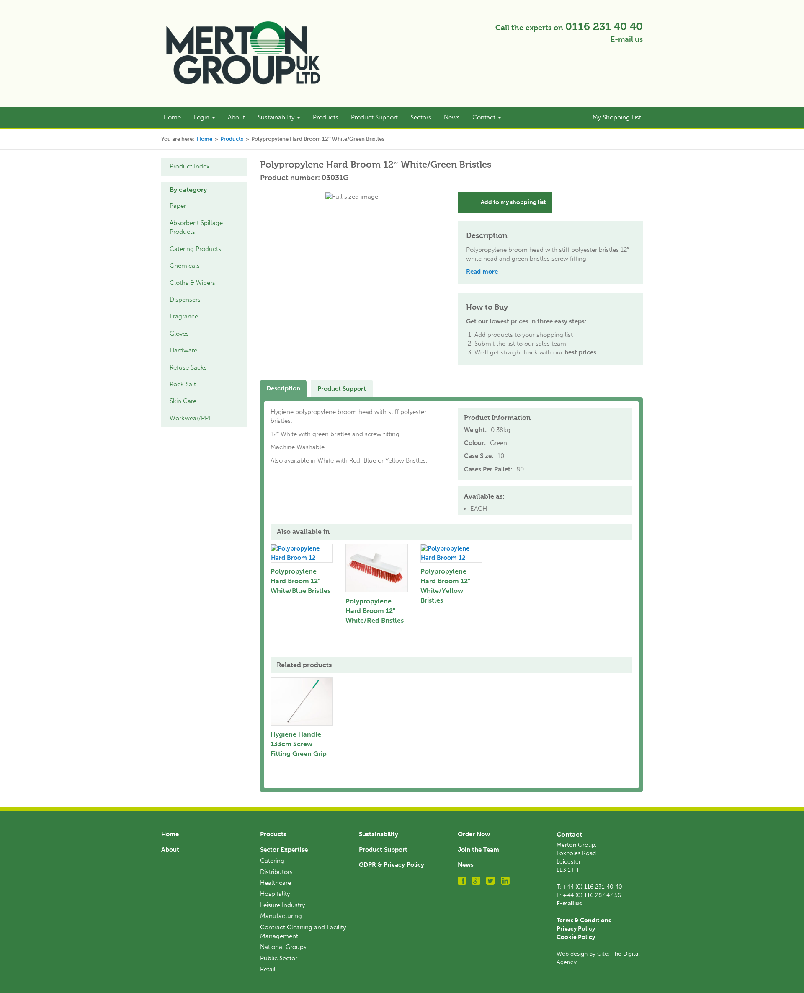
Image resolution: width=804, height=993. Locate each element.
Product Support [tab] (341, 389)
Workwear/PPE (191, 418)
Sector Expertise (284, 849)
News (452, 117)
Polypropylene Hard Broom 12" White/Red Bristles (374, 610)
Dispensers (185, 299)
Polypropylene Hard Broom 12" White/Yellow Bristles (445, 585)
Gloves (179, 333)
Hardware (183, 350)
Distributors (276, 872)
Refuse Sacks (188, 367)
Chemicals (185, 265)
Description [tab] (283, 388)
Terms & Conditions (584, 920)
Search (567, 117)
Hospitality (275, 893)
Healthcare (275, 883)
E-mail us (627, 39)
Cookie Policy (576, 937)
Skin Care (183, 401)
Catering (272, 860)
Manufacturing (281, 916)
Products (325, 117)
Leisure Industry (282, 905)
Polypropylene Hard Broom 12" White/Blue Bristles (300, 581)
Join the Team (478, 849)
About (236, 117)
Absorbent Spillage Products (196, 227)
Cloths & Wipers (192, 283)
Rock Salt (183, 384)
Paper (178, 205)
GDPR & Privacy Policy (391, 865)
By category (188, 190)
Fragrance (184, 316)
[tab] (204, 190)
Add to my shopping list (513, 202)
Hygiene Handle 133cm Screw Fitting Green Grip (299, 744)
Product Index (189, 166)
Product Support (374, 117)
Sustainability (277, 117)
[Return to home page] (243, 53)
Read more (482, 271)
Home (172, 117)
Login (202, 117)
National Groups (283, 947)
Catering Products (195, 249)
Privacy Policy (576, 928)
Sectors (420, 117)
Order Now (474, 834)
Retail (268, 969)
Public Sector (278, 958)
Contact (484, 117)
